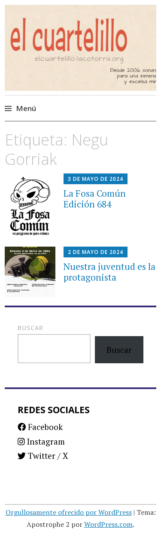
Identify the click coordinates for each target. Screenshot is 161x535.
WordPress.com (108, 524)
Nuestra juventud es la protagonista (109, 271)
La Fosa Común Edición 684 (95, 198)
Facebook (44, 426)
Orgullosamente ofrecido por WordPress (69, 512)
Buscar (30, 328)
